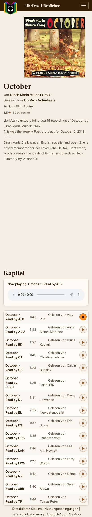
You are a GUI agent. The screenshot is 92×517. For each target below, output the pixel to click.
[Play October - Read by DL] (83, 397)
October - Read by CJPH (12, 382)
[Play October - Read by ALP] (83, 316)
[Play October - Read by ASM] (83, 329)
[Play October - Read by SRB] (83, 486)
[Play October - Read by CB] (83, 367)
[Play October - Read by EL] (83, 410)
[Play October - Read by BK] (83, 342)
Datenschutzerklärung (27, 514)
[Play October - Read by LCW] (83, 461)
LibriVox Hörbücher (42, 5)
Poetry (28, 106)
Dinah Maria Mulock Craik (30, 95)
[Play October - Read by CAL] (83, 355)
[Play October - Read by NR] (83, 473)
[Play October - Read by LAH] (83, 448)
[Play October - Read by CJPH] (83, 382)
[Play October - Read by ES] (83, 423)
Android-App (56, 514)
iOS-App (74, 514)
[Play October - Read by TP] (83, 499)
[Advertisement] (46, 216)
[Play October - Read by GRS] (83, 435)
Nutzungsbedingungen (61, 509)
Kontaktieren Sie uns (27, 509)
